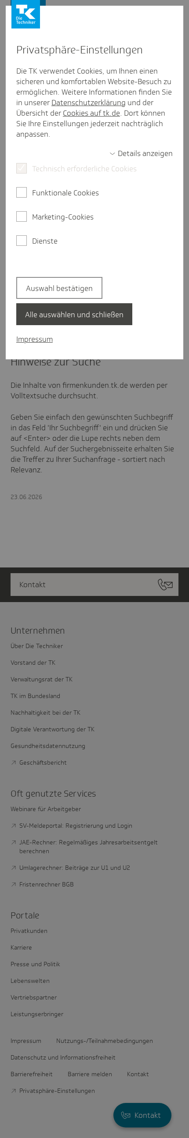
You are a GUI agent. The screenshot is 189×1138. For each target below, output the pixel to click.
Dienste (45, 241)
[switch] (141, 153)
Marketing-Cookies (63, 217)
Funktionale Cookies (65, 193)
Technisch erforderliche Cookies (84, 169)
